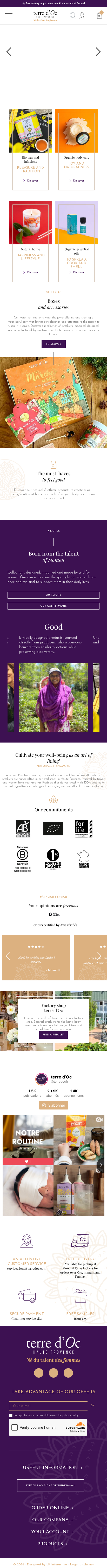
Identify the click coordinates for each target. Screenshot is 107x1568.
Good (53, 626)
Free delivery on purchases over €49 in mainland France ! (55, 4)
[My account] (81, 16)
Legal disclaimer (82, 1564)
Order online (50, 1508)
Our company (50, 1520)
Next (97, 957)
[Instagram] (38, 1373)
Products (50, 1544)
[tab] (53, 626)
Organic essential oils (77, 258)
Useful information (50, 1468)
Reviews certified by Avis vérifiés (54, 925)
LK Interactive (56, 1564)
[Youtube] (68, 1373)
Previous (9, 957)
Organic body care (76, 162)
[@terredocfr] (41, 1079)
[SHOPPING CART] (97, 15)
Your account (50, 1532)
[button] (54, 344)
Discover (32, 180)
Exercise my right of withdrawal (50, 1485)
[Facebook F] (53, 1373)
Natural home (30, 254)
